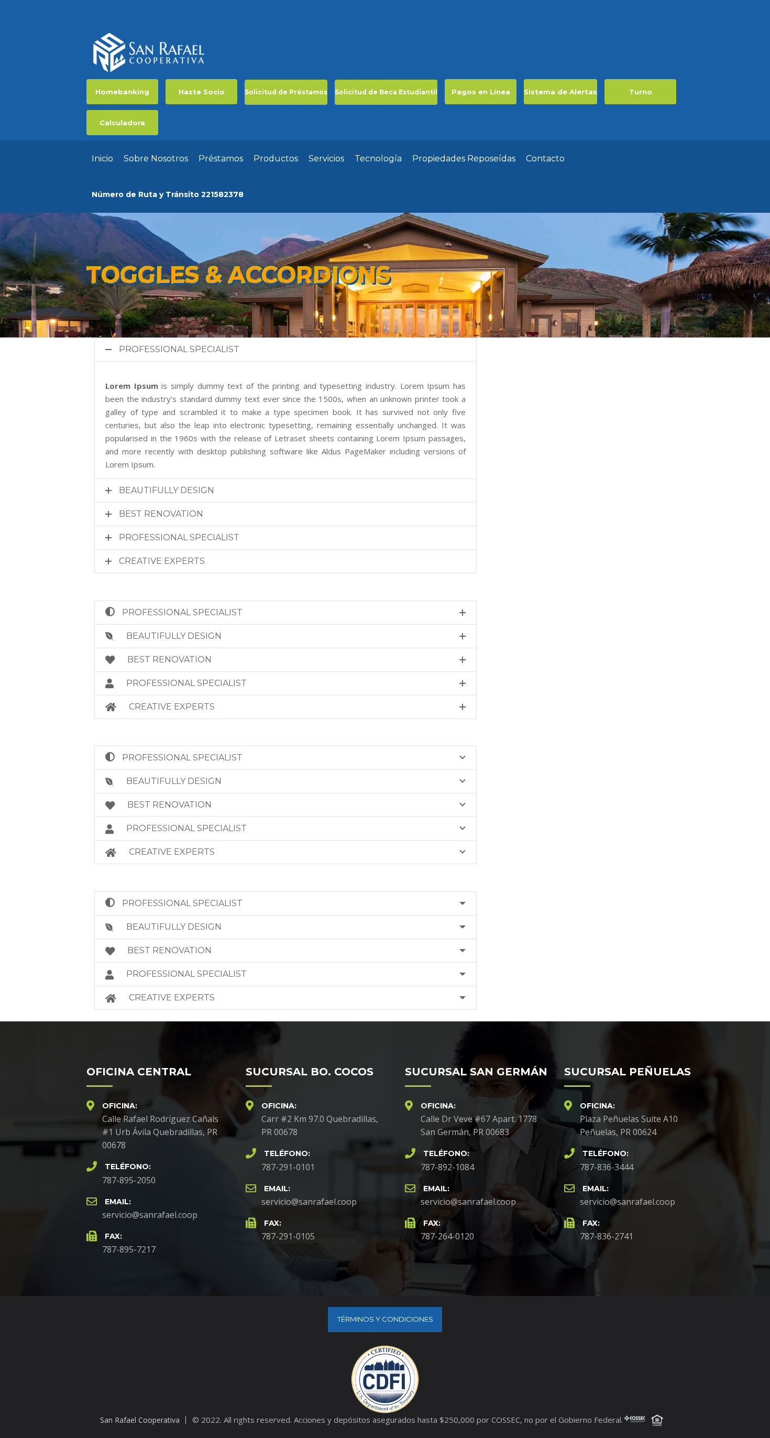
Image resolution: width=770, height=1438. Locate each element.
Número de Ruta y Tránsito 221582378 (168, 194)
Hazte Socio (202, 92)
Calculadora (122, 122)
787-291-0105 (288, 1236)
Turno (640, 92)
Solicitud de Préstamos (286, 92)
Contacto (545, 159)
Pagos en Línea (481, 92)
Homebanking (122, 92)
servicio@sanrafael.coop (149, 1215)
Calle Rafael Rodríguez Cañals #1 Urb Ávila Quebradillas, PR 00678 (160, 1132)
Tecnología (378, 159)
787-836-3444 (606, 1167)
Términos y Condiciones (385, 1319)
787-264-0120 (447, 1236)
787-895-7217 (129, 1249)
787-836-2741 (606, 1236)
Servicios (326, 159)
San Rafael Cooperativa (140, 1420)
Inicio (102, 159)
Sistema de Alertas (560, 92)
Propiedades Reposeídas (463, 159)
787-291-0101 (288, 1167)
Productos (276, 159)
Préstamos (221, 159)
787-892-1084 (447, 1167)
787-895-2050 (129, 1180)
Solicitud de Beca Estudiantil (386, 92)
